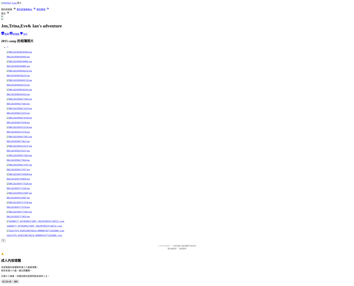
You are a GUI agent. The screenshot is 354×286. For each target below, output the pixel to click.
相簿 (6, 34)
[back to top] (3, 240)
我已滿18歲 (6, 282)
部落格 (16, 34)
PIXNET (167, 246)
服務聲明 (182, 249)
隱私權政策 (172, 249)
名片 (25, 34)
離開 (16, 282)
